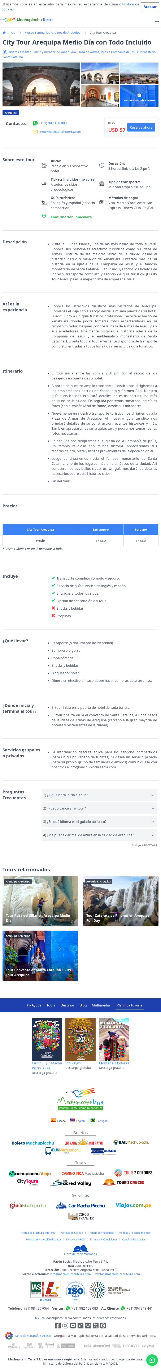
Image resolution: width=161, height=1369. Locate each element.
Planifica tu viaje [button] (129, 1005)
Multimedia (101, 1005)
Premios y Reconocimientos (134, 1233)
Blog (83, 1005)
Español (61, 1121)
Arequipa (11, 112)
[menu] (157, 20)
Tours (51, 1005)
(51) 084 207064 (36, 1308)
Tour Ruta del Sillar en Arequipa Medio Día (40, 901)
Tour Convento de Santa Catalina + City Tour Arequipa (40, 956)
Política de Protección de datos (43, 1239)
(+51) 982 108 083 (84, 1308)
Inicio (11, 32)
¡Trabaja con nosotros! (101, 1233)
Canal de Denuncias (133, 1239)
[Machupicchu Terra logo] (26, 20)
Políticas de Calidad (71, 1233)
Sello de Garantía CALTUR (33, 1336)
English (80, 1121)
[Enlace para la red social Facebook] (58, 1326)
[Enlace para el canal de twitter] (96, 1326)
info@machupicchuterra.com (70, 1274)
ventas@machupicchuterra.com (117, 1274)
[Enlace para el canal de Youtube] (73, 1326)
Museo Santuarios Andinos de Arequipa (52, 32)
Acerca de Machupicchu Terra (38, 1233)
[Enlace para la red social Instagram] (65, 1326)
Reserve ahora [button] (141, 127)
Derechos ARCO (75, 1239)
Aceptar (150, 6)
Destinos (68, 1005)
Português (102, 1121)
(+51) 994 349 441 (139, 1308)
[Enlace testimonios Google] (103, 1326)
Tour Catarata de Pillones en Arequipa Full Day (120, 901)
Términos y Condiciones (103, 1239)
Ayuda (37, 1005)
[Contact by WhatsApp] (152, 1360)
